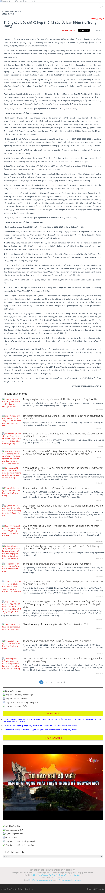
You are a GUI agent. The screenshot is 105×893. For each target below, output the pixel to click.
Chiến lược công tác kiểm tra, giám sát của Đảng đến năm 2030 (55, 624)
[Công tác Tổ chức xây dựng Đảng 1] (53, 695)
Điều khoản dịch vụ (25, 889)
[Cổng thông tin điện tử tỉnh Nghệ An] (53, 845)
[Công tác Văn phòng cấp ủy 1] (53, 706)
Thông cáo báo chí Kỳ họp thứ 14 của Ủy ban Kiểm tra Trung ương (57, 640)
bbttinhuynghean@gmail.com (68, 880)
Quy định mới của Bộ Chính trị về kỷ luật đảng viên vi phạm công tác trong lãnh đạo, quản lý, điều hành (63, 583)
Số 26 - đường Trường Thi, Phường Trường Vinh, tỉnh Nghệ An (56, 875)
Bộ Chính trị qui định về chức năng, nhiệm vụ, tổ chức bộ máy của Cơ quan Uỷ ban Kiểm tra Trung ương (63, 435)
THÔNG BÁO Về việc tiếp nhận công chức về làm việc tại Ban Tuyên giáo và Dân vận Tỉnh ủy (40, 725)
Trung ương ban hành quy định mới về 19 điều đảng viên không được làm (60, 399)
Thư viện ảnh (53, 737)
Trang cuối (60, 682)
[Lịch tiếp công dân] (53, 826)
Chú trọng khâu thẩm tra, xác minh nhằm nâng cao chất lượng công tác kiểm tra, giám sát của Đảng (62, 660)
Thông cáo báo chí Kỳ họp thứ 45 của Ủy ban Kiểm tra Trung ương (57, 488)
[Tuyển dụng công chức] (53, 833)
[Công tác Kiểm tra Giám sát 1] (53, 698)
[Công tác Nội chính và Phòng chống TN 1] (53, 702)
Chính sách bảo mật (8, 889)
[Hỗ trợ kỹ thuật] (53, 837)
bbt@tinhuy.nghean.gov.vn (40, 880)
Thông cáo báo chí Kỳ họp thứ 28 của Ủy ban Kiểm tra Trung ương (57, 563)
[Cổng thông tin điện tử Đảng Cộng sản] (53, 841)
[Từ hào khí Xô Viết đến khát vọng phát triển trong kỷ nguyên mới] (53, 782)
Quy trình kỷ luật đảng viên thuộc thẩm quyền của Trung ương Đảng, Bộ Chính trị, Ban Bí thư (63, 507)
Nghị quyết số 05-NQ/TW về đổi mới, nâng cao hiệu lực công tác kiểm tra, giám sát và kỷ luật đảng (63, 469)
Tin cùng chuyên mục (14, 393)
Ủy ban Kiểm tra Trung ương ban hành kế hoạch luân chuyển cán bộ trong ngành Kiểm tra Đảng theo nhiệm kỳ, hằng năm (61, 547)
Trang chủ (91, 889)
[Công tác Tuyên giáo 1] (53, 691)
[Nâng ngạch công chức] (53, 830)
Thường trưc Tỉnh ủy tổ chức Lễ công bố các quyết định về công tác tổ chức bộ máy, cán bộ (40, 729)
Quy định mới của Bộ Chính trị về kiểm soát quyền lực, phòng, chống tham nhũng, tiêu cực (61, 527)
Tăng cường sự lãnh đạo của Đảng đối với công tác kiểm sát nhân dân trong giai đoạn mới (63, 417)
